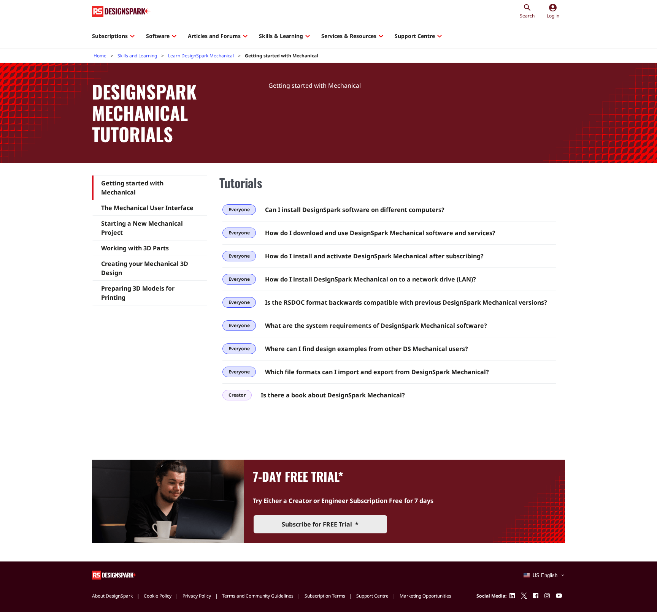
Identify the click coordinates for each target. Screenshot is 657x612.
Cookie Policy (157, 596)
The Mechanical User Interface (147, 208)
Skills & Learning (281, 36)
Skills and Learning (137, 55)
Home (100, 55)
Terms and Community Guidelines (258, 596)
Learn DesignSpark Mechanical (201, 55)
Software (158, 36)
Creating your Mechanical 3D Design (144, 268)
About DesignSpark (112, 596)
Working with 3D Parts (135, 248)
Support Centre (415, 36)
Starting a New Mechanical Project (142, 228)
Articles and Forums (214, 36)
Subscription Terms (325, 596)
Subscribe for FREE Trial (320, 524)
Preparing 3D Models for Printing (138, 293)
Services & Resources (348, 36)
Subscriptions (110, 36)
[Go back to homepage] (121, 11)
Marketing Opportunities (425, 596)
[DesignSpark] (115, 574)
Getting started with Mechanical (132, 187)
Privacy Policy (196, 596)
